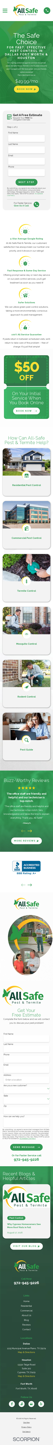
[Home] (25, 10)
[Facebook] (12, 1404)
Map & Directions (26, 1352)
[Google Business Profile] (31, 1404)
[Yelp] (41, 1404)
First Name (13, 133)
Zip (5, 1106)
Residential (26, 1306)
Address (7, 1075)
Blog (26, 1320)
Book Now (25, 89)
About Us (26, 1315)
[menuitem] (26, 1422)
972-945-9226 (26, 1159)
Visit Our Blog (25, 1246)
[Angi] (22, 1404)
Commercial (26, 1310)
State (6, 1096)
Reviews (26, 1325)
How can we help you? (14, 1116)
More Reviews (25, 841)
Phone (11, 167)
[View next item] (30, 831)
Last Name (13, 144)
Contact (26, 1329)
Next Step (26, 182)
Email (10, 155)
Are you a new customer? (15, 1085)
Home (26, 1301)
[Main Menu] (5, 10)
